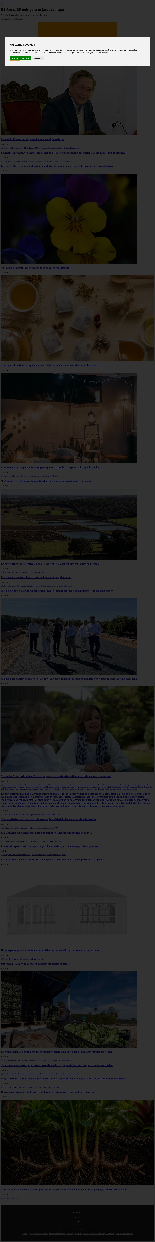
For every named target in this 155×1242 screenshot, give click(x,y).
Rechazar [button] (25, 58)
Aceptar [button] (15, 58)
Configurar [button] (37, 58)
